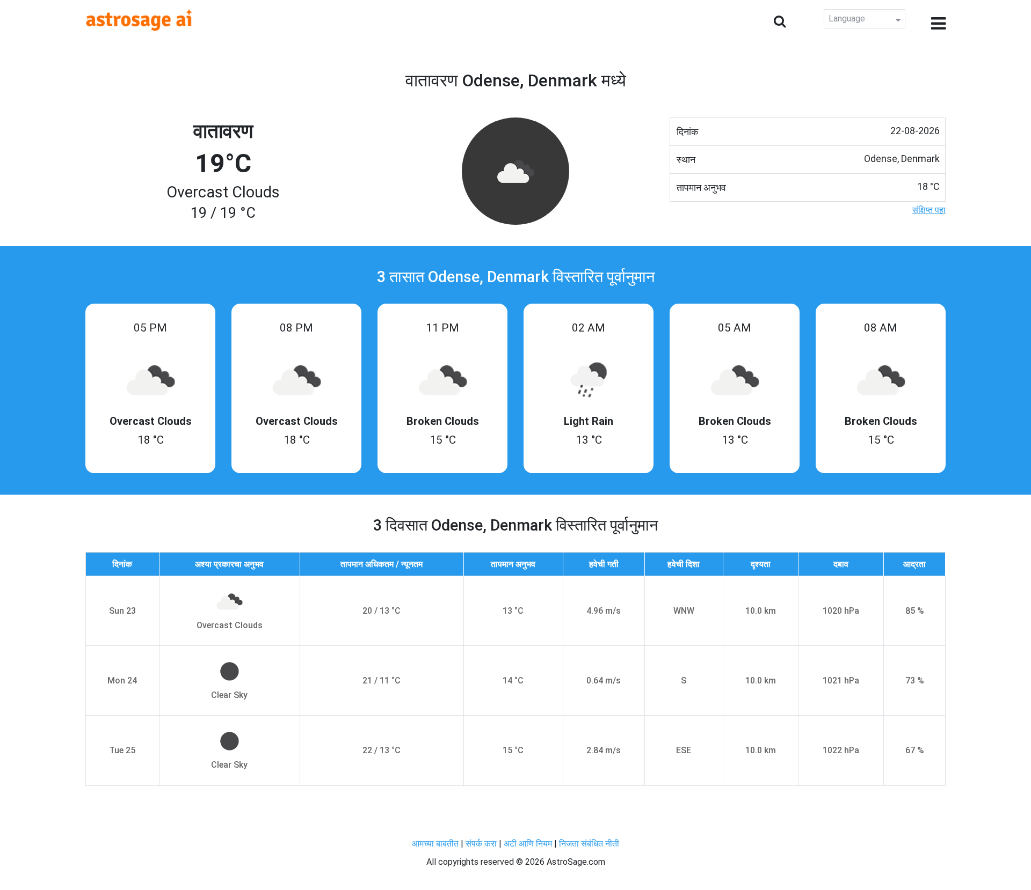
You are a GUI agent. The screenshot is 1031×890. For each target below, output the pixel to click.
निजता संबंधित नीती (589, 843)
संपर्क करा (482, 843)
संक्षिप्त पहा (929, 210)
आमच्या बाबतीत (436, 843)
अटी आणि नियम (528, 843)
